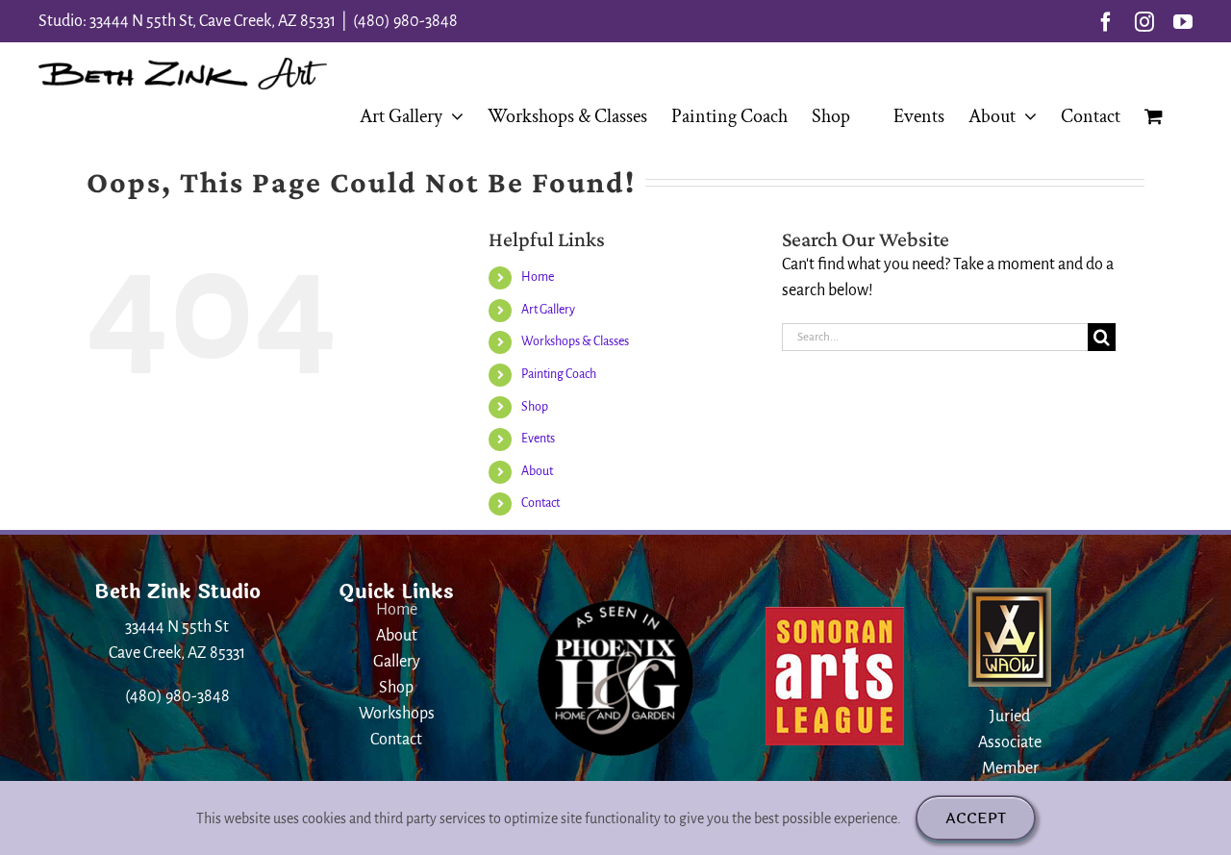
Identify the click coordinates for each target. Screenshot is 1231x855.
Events (538, 438)
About (537, 471)
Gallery (396, 661)
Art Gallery (548, 309)
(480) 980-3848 (405, 21)
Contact (540, 503)
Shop (534, 407)
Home (537, 277)
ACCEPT (975, 818)
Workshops (397, 713)
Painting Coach (558, 374)
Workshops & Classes (575, 341)
